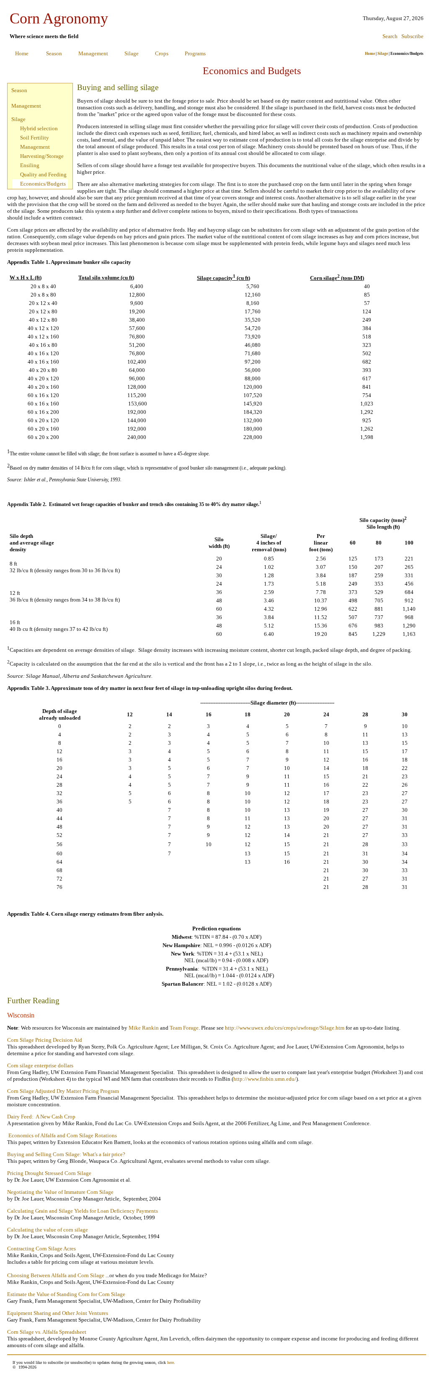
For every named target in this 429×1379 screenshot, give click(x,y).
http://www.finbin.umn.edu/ (264, 1079)
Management (93, 53)
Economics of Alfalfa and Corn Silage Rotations (62, 1135)
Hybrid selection (39, 128)
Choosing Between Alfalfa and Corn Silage (55, 1275)
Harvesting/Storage (42, 156)
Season (54, 53)
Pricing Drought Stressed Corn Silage (49, 1173)
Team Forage (184, 1028)
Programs (195, 53)
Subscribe (412, 36)
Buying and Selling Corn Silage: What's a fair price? (66, 1154)
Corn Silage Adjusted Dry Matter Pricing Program (63, 1091)
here (170, 1362)
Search (390, 36)
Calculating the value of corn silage (47, 1230)
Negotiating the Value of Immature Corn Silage (60, 1192)
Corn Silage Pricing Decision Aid (44, 1040)
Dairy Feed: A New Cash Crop (41, 1116)
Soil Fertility (34, 137)
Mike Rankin (144, 1028)
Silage (131, 53)
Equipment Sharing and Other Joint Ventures (57, 1313)
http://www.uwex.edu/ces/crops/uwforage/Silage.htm (284, 1028)
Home (21, 53)
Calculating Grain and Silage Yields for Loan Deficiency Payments (82, 1211)
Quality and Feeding (43, 174)
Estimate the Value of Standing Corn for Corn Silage (66, 1294)
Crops (161, 53)
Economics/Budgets (43, 184)
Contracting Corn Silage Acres (41, 1248)
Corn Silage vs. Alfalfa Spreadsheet (46, 1332)
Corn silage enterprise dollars (40, 1065)
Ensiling (29, 165)
